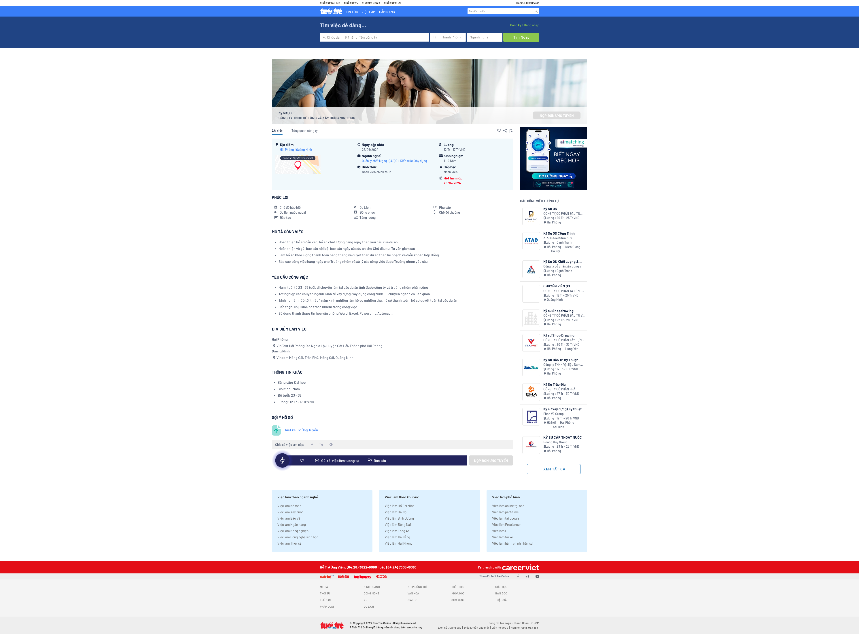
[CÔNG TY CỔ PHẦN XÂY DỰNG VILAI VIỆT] (531, 343)
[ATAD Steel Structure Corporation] (531, 241)
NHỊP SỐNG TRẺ (418, 587)
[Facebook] (518, 576)
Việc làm (368, 12)
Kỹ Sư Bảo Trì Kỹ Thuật (560, 360)
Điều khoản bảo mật (476, 627)
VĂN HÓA (413, 593)
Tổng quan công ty (304, 130)
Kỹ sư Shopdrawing (558, 310)
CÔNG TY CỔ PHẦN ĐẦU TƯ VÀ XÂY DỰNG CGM (563, 316)
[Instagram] (527, 576)
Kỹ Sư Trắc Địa (554, 384)
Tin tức (352, 12)
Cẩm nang (387, 12)
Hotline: (524, 627)
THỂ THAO (457, 587)
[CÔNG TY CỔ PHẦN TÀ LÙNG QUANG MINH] (531, 293)
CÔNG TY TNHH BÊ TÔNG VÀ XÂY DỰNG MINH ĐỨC (317, 118)
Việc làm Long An (397, 531)
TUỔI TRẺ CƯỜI (392, 3)
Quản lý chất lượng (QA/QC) (380, 161)
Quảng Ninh (304, 150)
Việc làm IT (500, 531)
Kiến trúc (406, 161)
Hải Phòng (287, 150)
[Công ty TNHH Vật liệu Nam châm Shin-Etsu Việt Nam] (531, 367)
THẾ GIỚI (325, 600)
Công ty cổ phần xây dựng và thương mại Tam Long (563, 266)
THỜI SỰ (325, 593)
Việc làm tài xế (502, 537)
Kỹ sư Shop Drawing (558, 335)
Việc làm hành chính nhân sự (512, 543)
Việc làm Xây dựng (290, 512)
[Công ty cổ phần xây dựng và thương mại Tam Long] (531, 269)
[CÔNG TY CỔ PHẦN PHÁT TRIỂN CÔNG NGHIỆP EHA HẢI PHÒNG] (531, 392)
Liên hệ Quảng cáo (449, 627)
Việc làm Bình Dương (399, 518)
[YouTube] (537, 576)
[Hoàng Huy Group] (531, 445)
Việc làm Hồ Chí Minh (400, 506)
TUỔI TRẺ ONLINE (330, 3)
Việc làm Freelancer (506, 524)
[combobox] (374, 37)
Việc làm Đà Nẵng (397, 537)
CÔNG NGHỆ (371, 593)
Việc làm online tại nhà (508, 506)
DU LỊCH (369, 606)
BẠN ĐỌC (501, 593)
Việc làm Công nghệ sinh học (297, 537)
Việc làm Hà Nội (396, 512)
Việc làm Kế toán (289, 506)
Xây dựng (420, 161)
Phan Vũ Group (553, 414)
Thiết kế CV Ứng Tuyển (300, 430)
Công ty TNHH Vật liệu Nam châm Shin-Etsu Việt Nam (561, 365)
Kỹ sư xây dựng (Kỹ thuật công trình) (562, 409)
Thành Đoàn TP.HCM (526, 623)
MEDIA (324, 587)
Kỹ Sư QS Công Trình (559, 233)
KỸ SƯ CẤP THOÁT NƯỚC (562, 437)
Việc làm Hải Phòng (398, 543)
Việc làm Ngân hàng (291, 524)
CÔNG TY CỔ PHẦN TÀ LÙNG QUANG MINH (562, 291)
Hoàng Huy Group (555, 442)
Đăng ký (515, 25)
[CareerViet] (520, 567)
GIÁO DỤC (501, 587)
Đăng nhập (531, 25)
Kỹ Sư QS (550, 208)
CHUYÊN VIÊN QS (556, 286)
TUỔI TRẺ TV (351, 3)
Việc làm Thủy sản (290, 543)
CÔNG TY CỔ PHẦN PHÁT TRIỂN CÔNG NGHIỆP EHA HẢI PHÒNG (563, 389)
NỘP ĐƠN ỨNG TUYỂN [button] (557, 115)
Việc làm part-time (505, 512)
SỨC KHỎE (458, 600)
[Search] (536, 11)
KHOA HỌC (458, 593)
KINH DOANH (372, 587)
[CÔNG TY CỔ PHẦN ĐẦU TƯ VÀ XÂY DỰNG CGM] (531, 318)
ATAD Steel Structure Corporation (557, 238)
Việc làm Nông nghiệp (292, 531)
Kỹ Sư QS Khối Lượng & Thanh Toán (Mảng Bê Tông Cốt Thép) (561, 261)
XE (365, 600)
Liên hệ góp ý (500, 627)
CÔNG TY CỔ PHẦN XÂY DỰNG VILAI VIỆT (563, 340)
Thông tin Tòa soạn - (500, 623)
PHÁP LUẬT (327, 606)
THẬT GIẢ (501, 600)
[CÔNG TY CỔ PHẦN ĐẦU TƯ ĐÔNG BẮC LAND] (531, 216)
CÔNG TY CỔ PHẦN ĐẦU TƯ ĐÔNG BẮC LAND (561, 214)
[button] (499, 130)
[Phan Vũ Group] (531, 416)
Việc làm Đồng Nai (398, 524)
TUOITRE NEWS (371, 3)
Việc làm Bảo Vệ (288, 518)
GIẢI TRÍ (412, 600)
